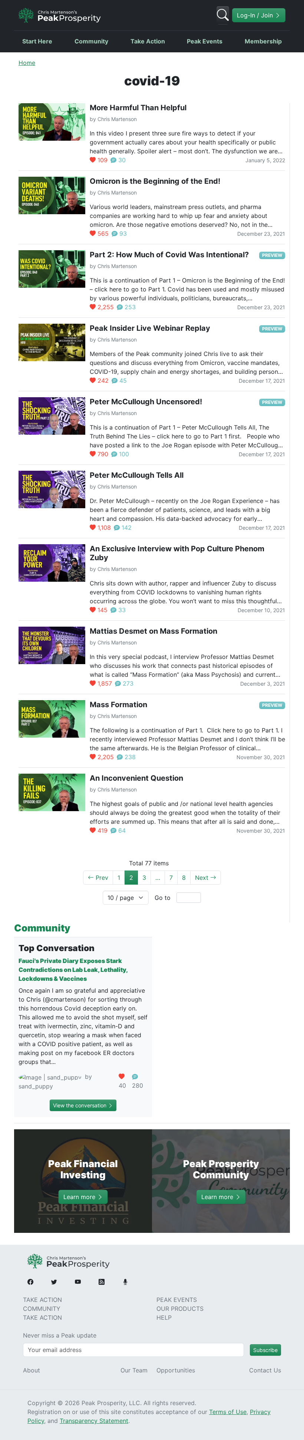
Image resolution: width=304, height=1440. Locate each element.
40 (122, 1085)
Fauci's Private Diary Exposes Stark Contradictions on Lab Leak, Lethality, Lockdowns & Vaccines (73, 969)
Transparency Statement (94, 1420)
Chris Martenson (117, 119)
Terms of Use (228, 1411)
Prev (101, 877)
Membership (263, 41)
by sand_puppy (55, 1081)
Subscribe (265, 1350)
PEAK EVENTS (176, 1299)
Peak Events (204, 41)
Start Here (37, 41)
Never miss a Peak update (59, 1335)
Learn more (80, 1197)
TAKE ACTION (42, 1299)
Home (27, 62)
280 (137, 1085)
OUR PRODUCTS (180, 1308)
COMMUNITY (41, 1308)
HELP (164, 1317)
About (31, 1370)
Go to (163, 897)
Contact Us (265, 1370)
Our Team (134, 1370)
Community (91, 41)
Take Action (147, 41)
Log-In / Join (256, 15)
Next (202, 877)
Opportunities (175, 1370)
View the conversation (80, 1105)
